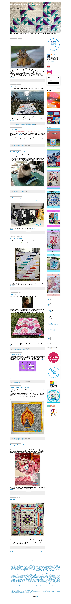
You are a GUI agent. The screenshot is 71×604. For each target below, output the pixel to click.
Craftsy (27, 566)
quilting (49, 582)
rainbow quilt (35, 583)
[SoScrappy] (53, 387)
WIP (14, 289)
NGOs (50, 577)
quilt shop (27, 582)
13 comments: (23, 191)
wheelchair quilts (40, 591)
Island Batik (20, 548)
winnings (51, 591)
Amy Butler (23, 561)
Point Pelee (31, 580)
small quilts (25, 586)
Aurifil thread (14, 548)
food (25, 570)
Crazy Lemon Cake (31, 566)
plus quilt (27, 580)
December (50, 306)
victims (24, 590)
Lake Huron (33, 574)
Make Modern (30, 575)
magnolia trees (26, 575)
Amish (21, 561)
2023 (48, 303)
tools (19, 589)
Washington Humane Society (18, 591)
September (50, 310)
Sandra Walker (54, 54)
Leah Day (43, 574)
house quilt (19, 573)
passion (54, 578)
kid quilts (18, 574)
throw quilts (50, 588)
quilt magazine (15, 582)
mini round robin (36, 576)
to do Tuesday (17, 589)
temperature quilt (16, 382)
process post (17, 538)
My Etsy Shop (53, 33)
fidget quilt (31, 569)
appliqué (37, 561)
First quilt (48, 569)
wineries (47, 591)
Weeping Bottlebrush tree (35, 591)
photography (37, 579)
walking (54, 590)
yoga (19, 592)
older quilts (12, 578)
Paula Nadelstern (17, 579)
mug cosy (12, 577)
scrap (12, 585)
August (50, 311)
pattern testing (13, 579)
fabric (47, 568)
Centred (37, 564)
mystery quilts (27, 577)
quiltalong (35, 582)
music (20, 577)
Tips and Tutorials (22, 33)
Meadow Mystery (15, 576)
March (50, 317)
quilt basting (46, 581)
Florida (20, 570)
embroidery (34, 568)
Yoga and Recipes (30, 33)
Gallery (42, 33)
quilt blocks (49, 581)
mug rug (15, 577)
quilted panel (46, 582)
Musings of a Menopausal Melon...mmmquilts (32, 4)
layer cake (40, 574)
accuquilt (51, 560)
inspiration (40, 573)
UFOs (18, 590)
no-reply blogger (54, 577)
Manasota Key (38, 575)
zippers (30, 592)
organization (23, 578)
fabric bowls (53, 568)
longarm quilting (57, 574)
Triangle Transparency (36, 589)
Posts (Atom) (16, 553)
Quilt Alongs (37, 33)
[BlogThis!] (26, 79)
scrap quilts (20, 585)
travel (23, 589)
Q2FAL (27, 581)
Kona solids (26, 574)
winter (53, 591)
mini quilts (19, 439)
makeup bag (34, 575)
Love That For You (14, 294)
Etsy (41, 568)
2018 (48, 337)
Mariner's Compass (46, 575)
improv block (31, 573)
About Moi (16, 33)
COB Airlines (37, 565)
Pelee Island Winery (26, 579)
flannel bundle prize (55, 569)
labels (29, 574)
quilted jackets (42, 582)
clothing (30, 565)
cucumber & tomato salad (46, 566)
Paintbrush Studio (43, 578)
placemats (20, 192)
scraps (37, 124)
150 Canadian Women (15, 560)
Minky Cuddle (45, 576)
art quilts (44, 561)
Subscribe (53, 82)
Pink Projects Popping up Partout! (18, 445)
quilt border (53, 581)
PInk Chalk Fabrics (57, 579)
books (41, 563)
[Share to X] (27, 79)
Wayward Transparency (28, 591)
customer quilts (20, 567)
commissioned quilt (55, 565)
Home (11, 33)
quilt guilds (58, 581)
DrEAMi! (16, 568)
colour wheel (47, 565)
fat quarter (18, 569)
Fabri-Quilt (45, 568)
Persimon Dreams (36, 389)
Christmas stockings (21, 565)
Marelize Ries (42, 575)
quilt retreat (18, 582)
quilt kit (12, 582)
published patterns (23, 581)
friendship (54, 570)
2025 (48, 300)
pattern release (57, 578)
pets (29, 579)
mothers (59, 576)
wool (55, 591)
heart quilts (22, 349)
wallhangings (13, 591)
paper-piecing (51, 578)
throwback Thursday (55, 588)
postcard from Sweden (39, 580)
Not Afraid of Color (19, 134)
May (49, 315)
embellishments (30, 568)
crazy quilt (34, 566)
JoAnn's (54, 573)
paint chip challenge (38, 578)
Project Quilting (23, 192)
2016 (48, 339)
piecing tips (45, 579)
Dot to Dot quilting (57, 567)
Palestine (47, 578)
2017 (48, 338)
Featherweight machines (27, 569)
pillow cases (48, 579)
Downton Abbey (13, 568)
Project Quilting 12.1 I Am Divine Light (19, 387)
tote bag (22, 589)
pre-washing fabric (47, 580)
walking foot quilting (57, 590)
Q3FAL (29, 581)
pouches (43, 580)
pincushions (53, 579)
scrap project (17, 75)
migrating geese (29, 576)
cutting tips (24, 567)
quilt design (55, 581)
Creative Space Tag (38, 566)
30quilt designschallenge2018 (38, 560)
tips (14, 589)
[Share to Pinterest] (29, 79)
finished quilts (44, 569)
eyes (43, 568)
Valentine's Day (21, 590)
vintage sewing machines (41, 590)
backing (59, 561)
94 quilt (49, 560)
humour (24, 573)
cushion (12, 567)
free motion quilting (20, 124)
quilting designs (52, 582)
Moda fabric (48, 576)
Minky (42, 576)
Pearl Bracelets (22, 579)
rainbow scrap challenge (28, 124)
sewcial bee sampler (48, 585)
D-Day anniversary (28, 567)
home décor (12, 573)
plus (19, 580)
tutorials (12, 590)
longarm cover (53, 574)
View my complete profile (50, 61)
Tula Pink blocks (44, 589)
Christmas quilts (16, 565)
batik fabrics (17, 548)
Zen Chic (25, 592)
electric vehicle (24, 568)
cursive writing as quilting (53, 566)
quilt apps (41, 581)
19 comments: (22, 145)
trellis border (31, 589)
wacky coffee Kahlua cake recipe (48, 590)
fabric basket (50, 568)
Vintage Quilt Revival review (33, 590)
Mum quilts (17, 577)
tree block (26, 589)
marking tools (52, 575)
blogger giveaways (18, 563)
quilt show (29, 582)
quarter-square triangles (33, 581)
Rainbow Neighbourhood (29, 583)
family (15, 569)
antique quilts (30, 561)
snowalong (28, 586)
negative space (39, 577)
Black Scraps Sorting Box (16, 198)
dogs (51, 567)
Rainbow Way (13, 86)
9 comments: (22, 381)
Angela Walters (27, 561)
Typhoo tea (15, 590)
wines (49, 591)
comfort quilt (14, 349)
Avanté (53, 561)
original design (26, 349)
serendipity (40, 585)
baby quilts (56, 561)
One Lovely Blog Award (19, 578)
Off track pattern (58, 577)
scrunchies (32, 585)
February (50, 318)
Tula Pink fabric (48, 589)
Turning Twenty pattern (57, 589)
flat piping (13, 570)
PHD (13, 289)
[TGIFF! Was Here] (53, 416)
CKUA (28, 565)
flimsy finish (17, 570)
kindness (21, 574)
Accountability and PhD (16, 354)
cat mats (14, 192)
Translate (54, 348)
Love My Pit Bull (13, 575)
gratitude (14, 146)
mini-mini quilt (40, 576)
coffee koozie (41, 565)
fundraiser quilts (58, 570)
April (49, 316)
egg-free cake (20, 568)
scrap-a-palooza (25, 585)
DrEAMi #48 (13, 40)
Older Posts (42, 551)
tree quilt (28, 589)
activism (53, 560)
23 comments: (22, 438)
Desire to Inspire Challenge (42, 567)
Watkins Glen (23, 591)
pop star (34, 580)
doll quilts (53, 567)
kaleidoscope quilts (57, 573)
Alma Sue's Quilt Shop (57, 560)
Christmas (12, 565)
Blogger (37, 596)
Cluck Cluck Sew (33, 565)
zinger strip (27, 592)
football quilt (27, 570)
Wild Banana (44, 591)
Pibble (40, 579)
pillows (51, 579)
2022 (48, 304)
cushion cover (16, 567)
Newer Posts (12, 551)
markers (49, 575)
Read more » (12, 77)
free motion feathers (15, 124)
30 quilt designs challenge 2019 (23, 560)
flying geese (22, 570)
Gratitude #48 (13, 129)
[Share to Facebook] (28, 79)
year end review (14, 592)
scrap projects (33, 124)
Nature (30, 577)
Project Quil (13, 581)
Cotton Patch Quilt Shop (16, 566)
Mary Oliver (55, 575)
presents (53, 580)
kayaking (16, 574)
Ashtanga (46, 561)
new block (42, 577)
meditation (19, 576)
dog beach (49, 567)
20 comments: (23, 491)
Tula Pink (40, 589)
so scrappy (33, 228)
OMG (15, 578)
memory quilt (21, 576)
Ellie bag (27, 568)
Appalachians (34, 561)
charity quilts (43, 564)
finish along (35, 569)
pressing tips (56, 580)
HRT (22, 573)
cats (32, 564)
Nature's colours (34, 577)
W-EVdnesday (12, 35)
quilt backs (43, 581)
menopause (25, 576)
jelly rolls (52, 573)
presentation (50, 580)
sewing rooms (58, 585)
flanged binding (51, 569)
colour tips (44, 565)
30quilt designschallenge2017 (30, 560)
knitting (23, 574)
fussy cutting (16, 192)
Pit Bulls (14, 580)
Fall (14, 569)
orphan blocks (34, 578)
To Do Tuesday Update (16, 238)
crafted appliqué (24, 566)
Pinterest (12, 580)
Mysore (24, 577)
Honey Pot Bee (16, 573)
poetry (29, 580)
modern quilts (56, 576)
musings (22, 577)
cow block (20, 566)
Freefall (46, 570)
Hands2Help (35, 572)
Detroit (46, 567)
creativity (42, 566)
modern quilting (52, 576)
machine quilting (22, 575)
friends (52, 570)
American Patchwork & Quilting (16, 561)
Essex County (38, 568)
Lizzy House (45, 574)
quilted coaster (39, 582)
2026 (48, 299)
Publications (47, 33)
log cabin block (50, 574)
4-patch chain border (44, 560)
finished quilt (39, 569)
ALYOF (12, 561)
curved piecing (58, 566)
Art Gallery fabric (41, 561)
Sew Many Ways (43, 585)
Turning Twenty (52, 589)
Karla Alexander (13, 574)
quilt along (38, 581)
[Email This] (25, 79)
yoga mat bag (22, 592)
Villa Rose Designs (27, 590)
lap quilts (24, 124)
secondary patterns (36, 585)
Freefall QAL (49, 570)
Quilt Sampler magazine (23, 582)
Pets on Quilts (32, 579)
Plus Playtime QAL (23, 580)
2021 (48, 305)
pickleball (42, 579)
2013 (48, 343)
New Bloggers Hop (47, 577)
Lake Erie (31, 574)
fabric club (57, 568)
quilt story (32, 582)
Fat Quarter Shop (21, 569)
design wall (37, 567)
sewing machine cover (53, 585)
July (49, 312)
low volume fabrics (17, 575)
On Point (12, 499)
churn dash (26, 565)
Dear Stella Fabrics (32, 567)
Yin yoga (17, 592)
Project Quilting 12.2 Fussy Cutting (19, 152)
